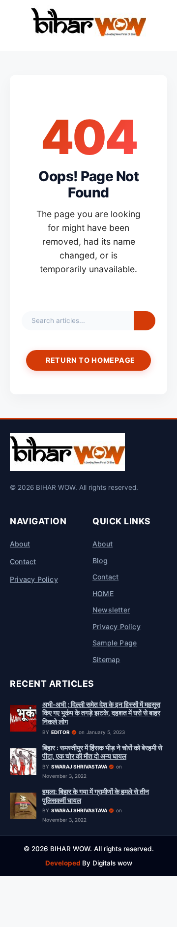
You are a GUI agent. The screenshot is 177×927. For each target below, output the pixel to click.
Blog (100, 560)
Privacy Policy (34, 579)
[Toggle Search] (165, 26)
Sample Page (114, 643)
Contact (23, 561)
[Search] (144, 321)
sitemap (106, 659)
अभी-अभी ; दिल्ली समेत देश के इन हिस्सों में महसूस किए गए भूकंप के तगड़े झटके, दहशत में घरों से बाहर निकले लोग (101, 713)
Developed (63, 863)
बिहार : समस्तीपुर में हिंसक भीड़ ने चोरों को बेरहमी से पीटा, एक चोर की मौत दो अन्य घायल (102, 752)
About (20, 544)
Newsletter (111, 610)
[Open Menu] (12, 26)
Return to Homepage (90, 360)
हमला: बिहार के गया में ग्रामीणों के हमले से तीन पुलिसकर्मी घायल (95, 796)
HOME (103, 593)
